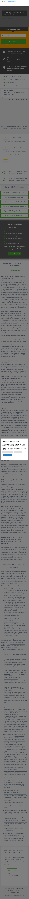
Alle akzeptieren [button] (7, 455)
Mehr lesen (9, 449)
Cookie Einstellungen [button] (7, 452)
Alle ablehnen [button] (18, 452)
